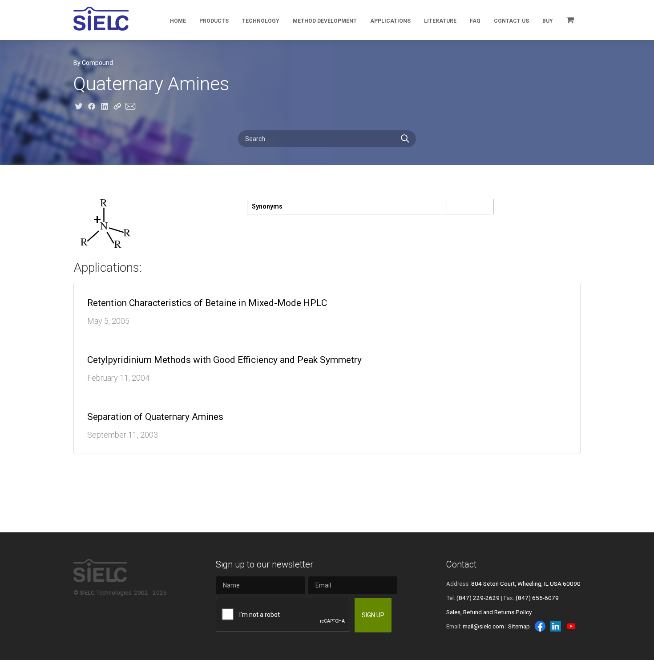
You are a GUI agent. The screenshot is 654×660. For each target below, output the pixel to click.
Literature (440, 21)
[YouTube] (571, 626)
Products (214, 21)
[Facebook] (540, 626)
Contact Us (511, 21)
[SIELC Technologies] (101, 19)
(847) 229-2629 (478, 597)
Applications (390, 21)
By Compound (93, 62)
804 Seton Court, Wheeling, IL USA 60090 (526, 583)
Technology (260, 21)
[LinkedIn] (555, 626)
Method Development (325, 21)
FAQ (475, 21)
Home (178, 21)
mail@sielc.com (483, 626)
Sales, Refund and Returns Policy (489, 612)
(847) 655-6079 (537, 597)
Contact (461, 564)
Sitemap (519, 626)
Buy (547, 21)
